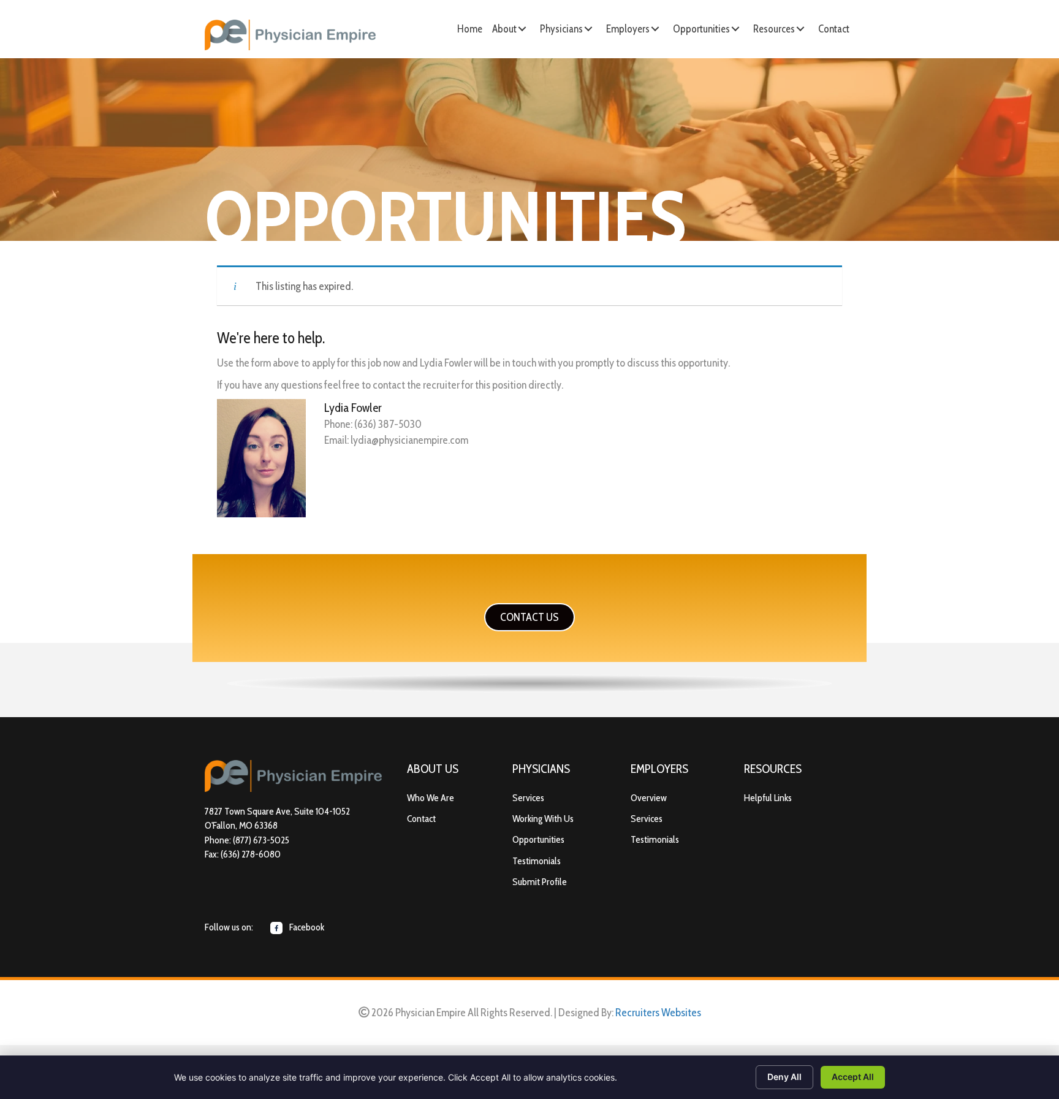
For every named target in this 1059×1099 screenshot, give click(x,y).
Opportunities (538, 839)
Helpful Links (768, 798)
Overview (649, 798)
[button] (522, 29)
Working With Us (543, 818)
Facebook (305, 927)
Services (528, 798)
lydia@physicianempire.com (409, 440)
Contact (421, 818)
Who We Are (430, 798)
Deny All (784, 1076)
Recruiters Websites (658, 1012)
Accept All (853, 1076)
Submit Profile (539, 882)
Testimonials (536, 861)
